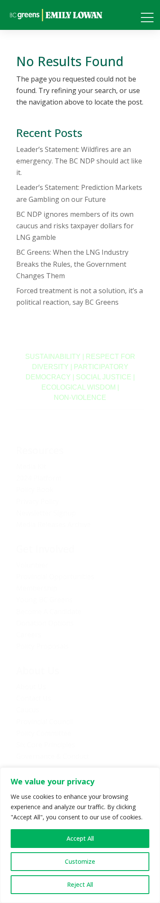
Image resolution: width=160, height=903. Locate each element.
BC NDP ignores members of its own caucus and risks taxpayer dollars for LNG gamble (75, 226)
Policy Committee (43, 733)
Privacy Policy (37, 501)
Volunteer (32, 565)
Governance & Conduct (52, 756)
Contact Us (33, 698)
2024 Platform (38, 478)
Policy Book (34, 489)
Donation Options (45, 623)
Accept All (80, 838)
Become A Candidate (48, 611)
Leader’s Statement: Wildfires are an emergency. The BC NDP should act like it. (79, 161)
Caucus (27, 709)
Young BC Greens (44, 599)
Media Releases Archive (53, 524)
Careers (28, 634)
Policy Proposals (42, 646)
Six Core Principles (45, 744)
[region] (80, 835)
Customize (80, 861)
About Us (31, 686)
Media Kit (31, 466)
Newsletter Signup (46, 513)
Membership (36, 588)
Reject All (80, 884)
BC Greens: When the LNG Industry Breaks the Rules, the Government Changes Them (72, 264)
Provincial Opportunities (55, 576)
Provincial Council (44, 721)
